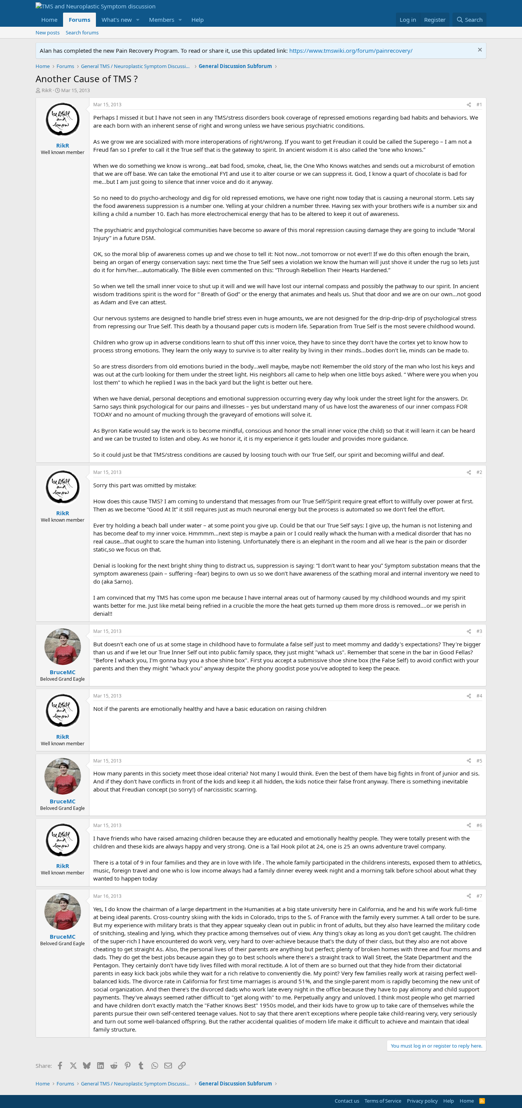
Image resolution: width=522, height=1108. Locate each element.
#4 (479, 696)
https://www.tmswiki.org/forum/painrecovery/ (351, 50)
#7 (479, 896)
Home (49, 19)
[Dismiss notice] (479, 51)
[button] (138, 20)
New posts (48, 32)
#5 (479, 761)
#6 (479, 825)
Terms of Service (383, 1100)
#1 (479, 104)
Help (197, 19)
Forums (79, 19)
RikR (47, 90)
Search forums (82, 32)
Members (161, 19)
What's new (117, 19)
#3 (479, 631)
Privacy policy (422, 1100)
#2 (479, 472)
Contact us (347, 1100)
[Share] (469, 105)
